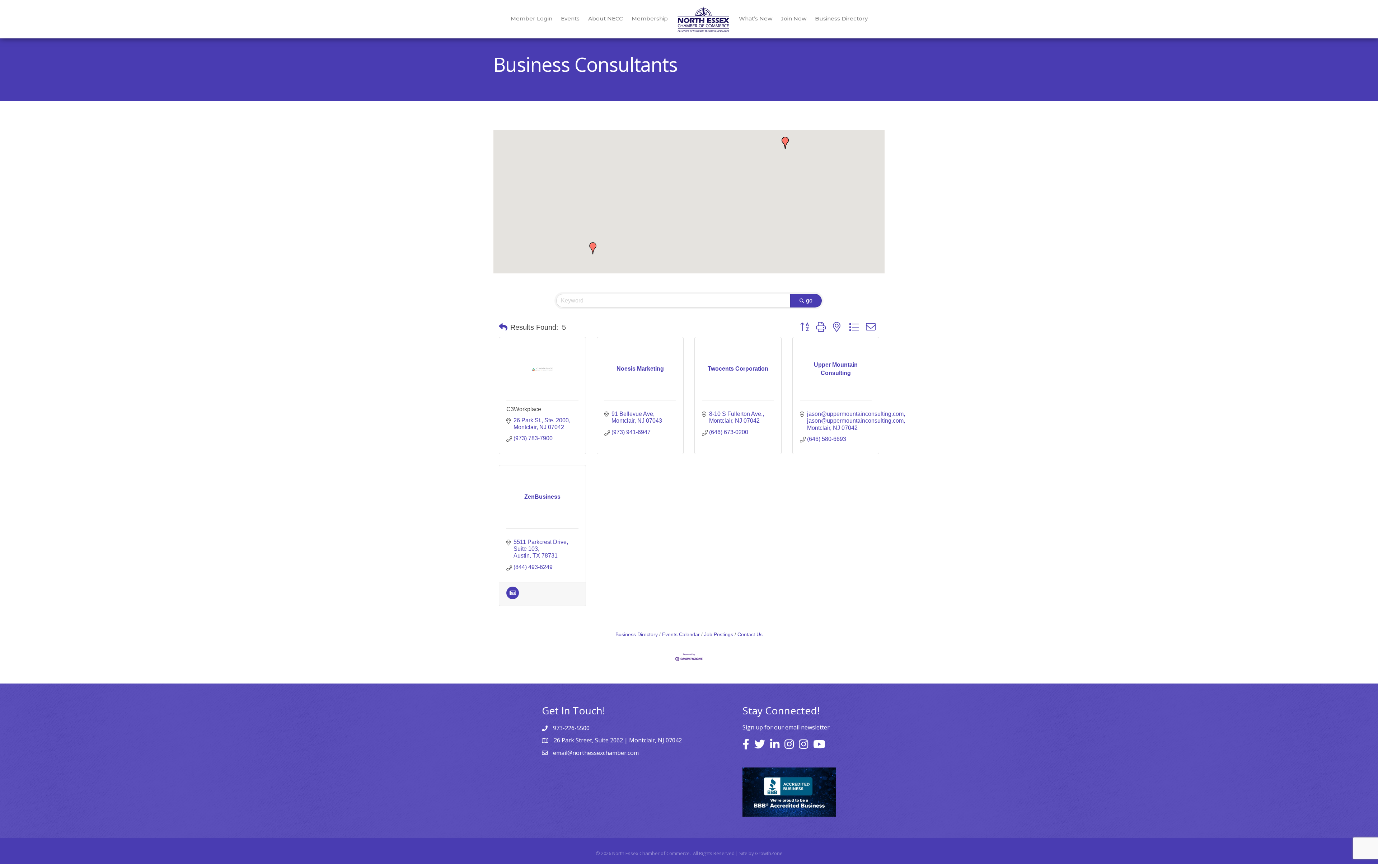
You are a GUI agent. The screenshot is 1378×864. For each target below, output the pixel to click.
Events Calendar (681, 634)
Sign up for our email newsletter (786, 727)
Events (570, 18)
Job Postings (718, 634)
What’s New (755, 18)
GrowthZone (769, 853)
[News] (512, 597)
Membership (650, 18)
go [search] (809, 300)
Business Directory (841, 18)
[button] (592, 248)
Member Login (531, 18)
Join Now (793, 18)
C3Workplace (523, 409)
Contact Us (750, 634)
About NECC (605, 18)
